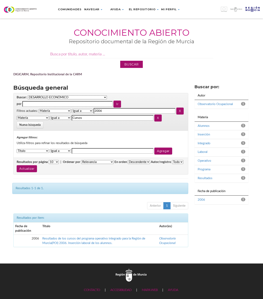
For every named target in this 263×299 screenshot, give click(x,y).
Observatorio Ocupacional (215, 104)
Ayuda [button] (116, 9)
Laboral (203, 152)
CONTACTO (92, 290)
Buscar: (22, 97)
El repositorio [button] (143, 9)
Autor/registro (161, 162)
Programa (204, 169)
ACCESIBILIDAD (121, 290)
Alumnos (204, 125)
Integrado (204, 143)
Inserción (204, 134)
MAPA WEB (150, 290)
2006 (201, 199)
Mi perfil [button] (169, 9)
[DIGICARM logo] (22, 9)
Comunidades (69, 9)
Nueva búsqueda (30, 125)
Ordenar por (71, 162)
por (19, 103)
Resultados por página (32, 162)
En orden (120, 162)
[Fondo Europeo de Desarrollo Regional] (230, 11)
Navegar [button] (92, 9)
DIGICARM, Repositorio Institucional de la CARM (47, 74)
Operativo (204, 160)
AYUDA (173, 290)
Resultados (205, 178)
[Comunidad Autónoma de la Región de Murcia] (131, 274)
